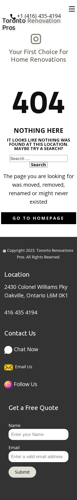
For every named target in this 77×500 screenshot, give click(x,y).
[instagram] (36, 39)
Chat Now (25, 348)
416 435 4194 (20, 312)
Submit (22, 472)
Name (15, 425)
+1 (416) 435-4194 (38, 15)
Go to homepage (38, 218)
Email (14, 447)
